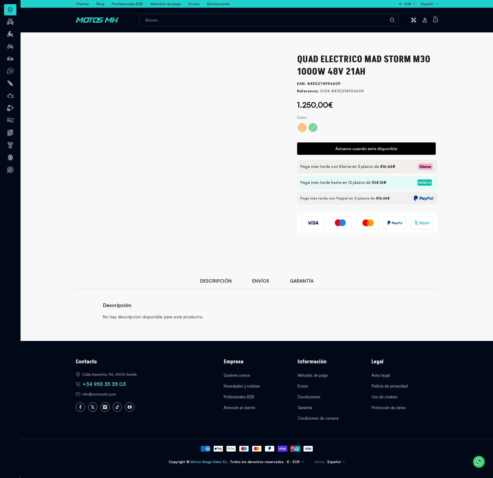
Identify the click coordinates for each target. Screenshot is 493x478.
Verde (313, 127)
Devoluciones (309, 396)
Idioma (320, 462)
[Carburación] (10, 95)
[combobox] (269, 20)
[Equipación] (10, 71)
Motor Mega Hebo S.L (209, 462)
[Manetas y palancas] (10, 120)
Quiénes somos (237, 375)
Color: (309, 117)
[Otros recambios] (10, 170)
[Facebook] (80, 407)
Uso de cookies (384, 396)
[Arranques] (10, 145)
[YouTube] (129, 407)
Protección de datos (389, 407)
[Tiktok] (117, 407)
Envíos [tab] (260, 281)
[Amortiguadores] (10, 83)
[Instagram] (105, 407)
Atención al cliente (239, 407)
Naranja (302, 127)
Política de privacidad (390, 386)
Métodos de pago (313, 375)
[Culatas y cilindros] (10, 133)
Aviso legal (381, 375)
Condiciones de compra (318, 418)
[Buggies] (10, 58)
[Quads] (10, 21)
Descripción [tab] (216, 281)
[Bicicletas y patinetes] (10, 46)
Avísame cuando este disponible (366, 148)
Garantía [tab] (302, 281)
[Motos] (10, 34)
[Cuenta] (424, 20)
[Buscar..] (392, 20)
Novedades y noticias (242, 386)
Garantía (305, 407)
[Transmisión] (10, 108)
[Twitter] (92, 407)
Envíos (303, 386)
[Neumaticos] (10, 157)
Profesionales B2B (239, 396)
